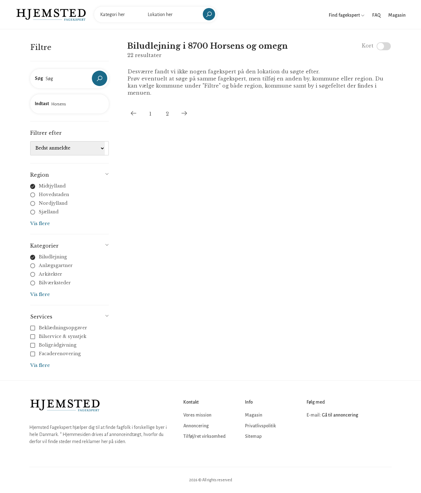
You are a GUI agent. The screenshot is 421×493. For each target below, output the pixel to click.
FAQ (376, 15)
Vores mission (197, 415)
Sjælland (49, 212)
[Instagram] (325, 433)
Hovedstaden (54, 194)
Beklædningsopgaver (63, 328)
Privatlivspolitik (260, 425)
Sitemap (253, 436)
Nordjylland (53, 203)
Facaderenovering (60, 353)
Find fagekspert (345, 15)
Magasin (397, 15)
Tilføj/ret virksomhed (204, 436)
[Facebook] (312, 433)
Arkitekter (50, 274)
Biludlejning (53, 257)
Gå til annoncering (340, 415)
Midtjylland (52, 186)
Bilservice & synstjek (62, 336)
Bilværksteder (55, 283)
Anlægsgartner (56, 265)
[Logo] (51, 14)
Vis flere (40, 223)
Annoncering (196, 425)
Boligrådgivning (57, 345)
